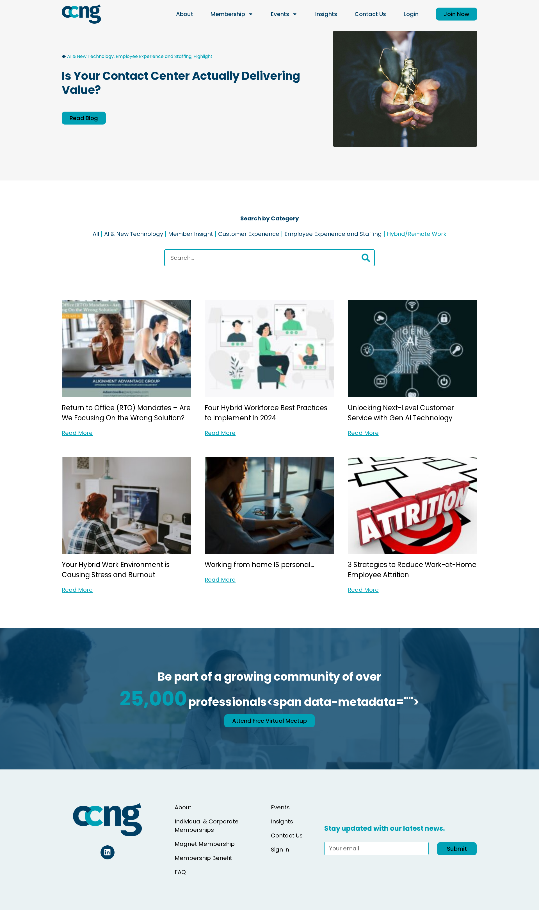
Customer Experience (248, 234)
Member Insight (190, 234)
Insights (326, 14)
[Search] (365, 258)
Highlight (203, 56)
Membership (228, 14)
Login (411, 14)
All (96, 234)
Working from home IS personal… (259, 564)
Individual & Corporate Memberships (207, 826)
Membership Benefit (203, 858)
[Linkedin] (108, 852)
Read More (77, 433)
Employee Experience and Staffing (153, 56)
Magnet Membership (205, 844)
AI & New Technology (90, 56)
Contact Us (370, 14)
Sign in (280, 849)
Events (280, 14)
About (184, 14)
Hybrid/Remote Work (416, 234)
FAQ (180, 872)
